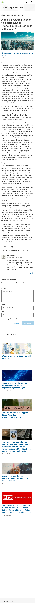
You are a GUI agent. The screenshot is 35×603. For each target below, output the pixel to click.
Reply (32, 273)
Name (3, 304)
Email (3, 312)
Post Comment (28, 323)
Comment (4, 288)
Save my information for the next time (15, 319)
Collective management (9, 15)
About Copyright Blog (8, 601)
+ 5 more (20, 15)
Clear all (16, 323)
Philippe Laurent (6, 53)
